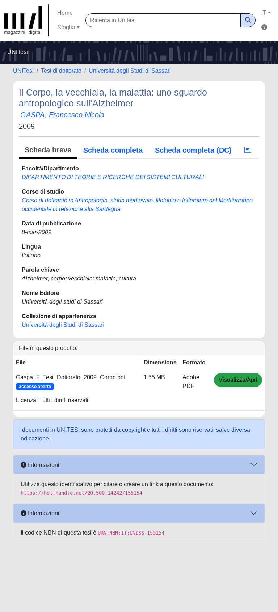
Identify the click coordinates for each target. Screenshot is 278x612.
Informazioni (42, 465)
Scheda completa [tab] (113, 150)
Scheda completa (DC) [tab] (193, 150)
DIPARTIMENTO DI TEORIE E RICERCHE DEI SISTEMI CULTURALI (113, 177)
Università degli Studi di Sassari (130, 71)
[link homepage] (26, 20)
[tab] (247, 150)
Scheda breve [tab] (48, 150)
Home (65, 13)
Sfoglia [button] (66, 27)
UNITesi (23, 71)
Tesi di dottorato (61, 71)
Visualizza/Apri (238, 380)
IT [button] (263, 13)
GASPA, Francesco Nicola (62, 115)
